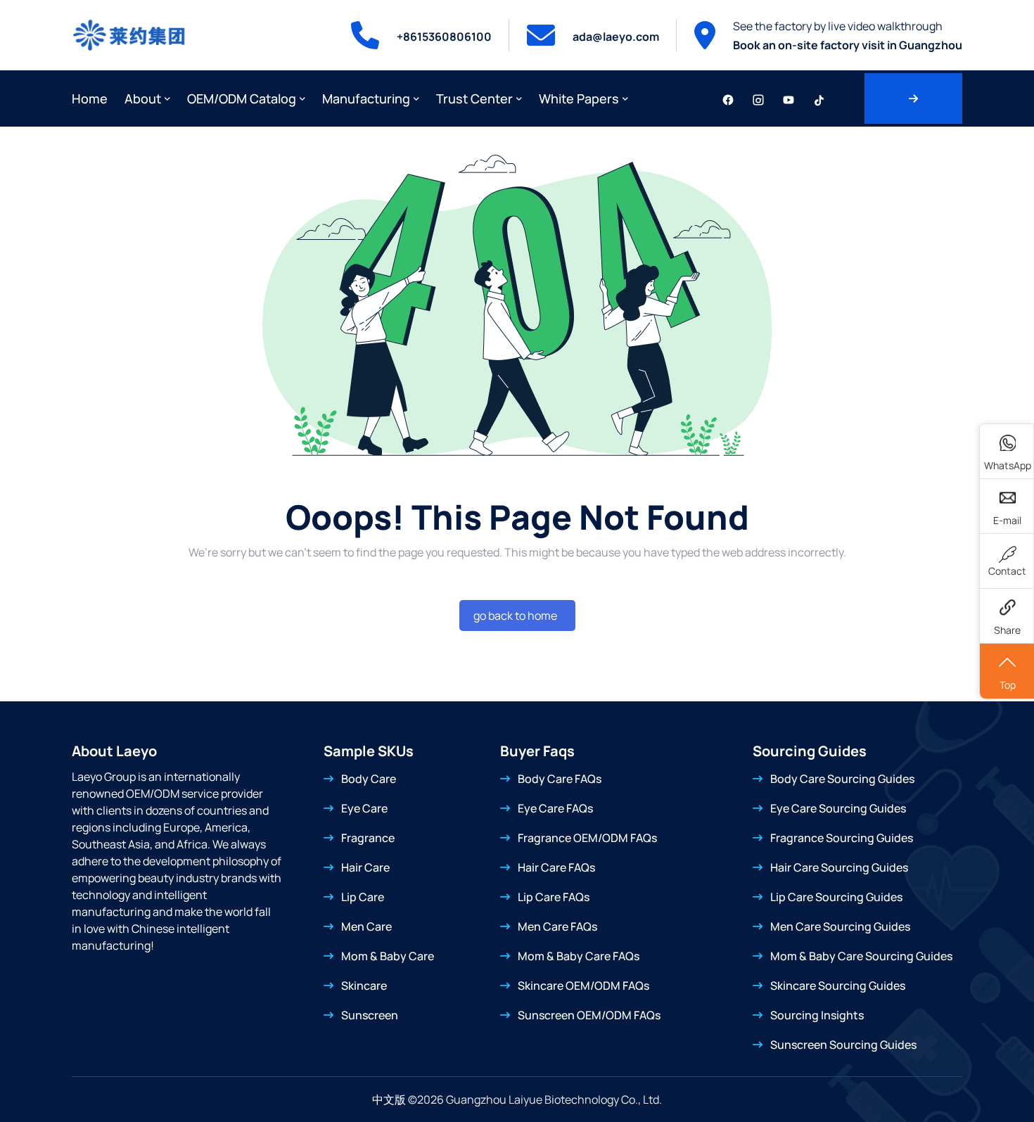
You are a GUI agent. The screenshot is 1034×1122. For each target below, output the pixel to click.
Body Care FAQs (559, 778)
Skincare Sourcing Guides (837, 985)
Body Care (368, 778)
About (143, 98)
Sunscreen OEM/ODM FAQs (589, 1015)
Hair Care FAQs (556, 867)
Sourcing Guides (810, 750)
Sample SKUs (369, 750)
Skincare (364, 985)
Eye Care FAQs (555, 808)
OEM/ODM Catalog (241, 98)
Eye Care (364, 808)
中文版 (389, 1099)
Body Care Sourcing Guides (842, 778)
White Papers (579, 98)
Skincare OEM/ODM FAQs (583, 985)
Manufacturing (366, 98)
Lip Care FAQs (553, 897)
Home (90, 98)
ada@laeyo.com (616, 36)
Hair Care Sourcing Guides (839, 867)
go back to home (515, 615)
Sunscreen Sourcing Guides (843, 1044)
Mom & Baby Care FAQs (578, 956)
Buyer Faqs (537, 750)
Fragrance (368, 838)
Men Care (366, 926)
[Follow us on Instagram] (758, 98)
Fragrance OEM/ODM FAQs (587, 838)
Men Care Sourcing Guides (840, 926)
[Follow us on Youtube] (788, 98)
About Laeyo (114, 750)
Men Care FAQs (557, 926)
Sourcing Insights (817, 1015)
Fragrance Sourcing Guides (841, 838)
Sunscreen (369, 1015)
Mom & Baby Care (387, 956)
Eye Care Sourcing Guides (838, 808)
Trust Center (474, 98)
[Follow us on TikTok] (818, 98)
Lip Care (362, 897)
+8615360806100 (444, 36)
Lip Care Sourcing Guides (836, 897)
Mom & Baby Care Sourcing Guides (861, 956)
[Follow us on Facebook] (728, 98)
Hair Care (365, 867)
